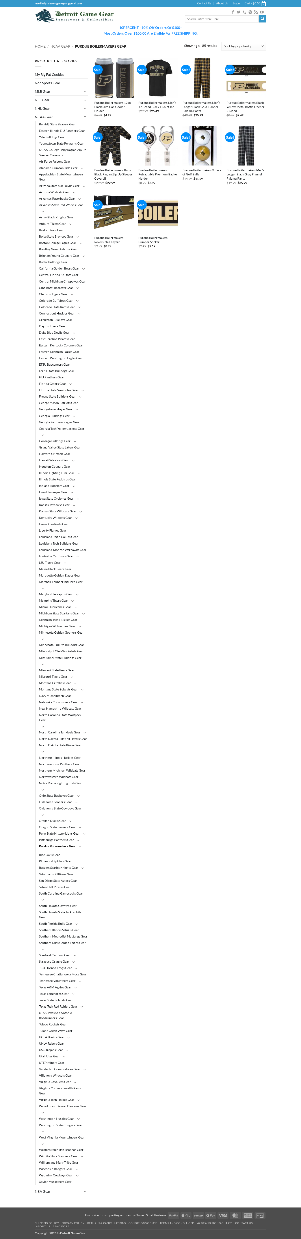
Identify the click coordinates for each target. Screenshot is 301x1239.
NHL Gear (42, 108)
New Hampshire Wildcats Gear (60, 708)
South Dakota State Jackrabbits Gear (60, 914)
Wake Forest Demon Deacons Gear (62, 1106)
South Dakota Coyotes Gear (58, 906)
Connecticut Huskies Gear (57, 313)
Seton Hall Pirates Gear (55, 887)
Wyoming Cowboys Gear (56, 1175)
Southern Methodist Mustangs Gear (63, 936)
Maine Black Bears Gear (55, 569)
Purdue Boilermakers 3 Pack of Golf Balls (201, 172)
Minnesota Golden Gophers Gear (61, 632)
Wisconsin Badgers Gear (55, 1169)
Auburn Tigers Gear (52, 223)
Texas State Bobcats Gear (56, 1000)
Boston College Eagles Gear (57, 243)
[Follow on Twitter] (238, 12)
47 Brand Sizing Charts (214, 1223)
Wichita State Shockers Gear (58, 1156)
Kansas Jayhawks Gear (54, 505)
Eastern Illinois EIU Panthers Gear (62, 130)
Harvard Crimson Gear (54, 454)
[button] (236, 3)
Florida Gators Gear (52, 383)
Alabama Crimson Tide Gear (58, 168)
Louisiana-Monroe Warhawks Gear (62, 550)
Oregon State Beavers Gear (57, 827)
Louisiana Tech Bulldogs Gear (59, 543)
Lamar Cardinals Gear (54, 524)
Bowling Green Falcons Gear (58, 249)
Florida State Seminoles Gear (58, 390)
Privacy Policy (73, 1223)
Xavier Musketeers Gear (55, 1181)
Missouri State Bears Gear (56, 670)
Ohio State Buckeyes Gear (56, 795)
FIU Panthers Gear (51, 377)
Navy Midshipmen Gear (55, 696)
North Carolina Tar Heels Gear (59, 732)
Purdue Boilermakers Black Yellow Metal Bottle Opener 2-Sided (245, 107)
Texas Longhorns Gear (54, 993)
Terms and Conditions (177, 1223)
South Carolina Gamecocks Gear (61, 893)
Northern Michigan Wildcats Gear (62, 770)
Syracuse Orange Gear (54, 961)
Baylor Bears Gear (51, 230)
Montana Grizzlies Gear (55, 683)
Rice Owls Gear (49, 855)
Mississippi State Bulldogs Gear (60, 658)
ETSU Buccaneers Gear (54, 364)
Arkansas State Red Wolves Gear (61, 205)
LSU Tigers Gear (50, 562)
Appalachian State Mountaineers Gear (61, 176)
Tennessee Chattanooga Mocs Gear (62, 974)
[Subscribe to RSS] (256, 12)
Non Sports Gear (47, 83)
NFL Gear (42, 100)
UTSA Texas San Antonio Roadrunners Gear (55, 1015)
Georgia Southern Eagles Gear (59, 422)
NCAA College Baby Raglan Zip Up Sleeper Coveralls (62, 152)
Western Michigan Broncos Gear (61, 1150)
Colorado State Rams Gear (57, 307)
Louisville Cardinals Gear (56, 556)
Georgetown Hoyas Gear (55, 409)
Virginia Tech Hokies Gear (56, 1099)
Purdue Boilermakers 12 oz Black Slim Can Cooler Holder (112, 107)
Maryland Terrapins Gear (56, 594)
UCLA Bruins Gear (51, 1037)
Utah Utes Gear (49, 1056)
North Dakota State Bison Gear (60, 745)
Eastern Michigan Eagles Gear (59, 351)
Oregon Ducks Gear (52, 820)
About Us (222, 3)
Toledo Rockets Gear (53, 1024)
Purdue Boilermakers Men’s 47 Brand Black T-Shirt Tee (157, 105)
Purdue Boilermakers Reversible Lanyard (108, 240)
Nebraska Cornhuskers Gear (58, 702)
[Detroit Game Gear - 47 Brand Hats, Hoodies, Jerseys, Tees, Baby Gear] (74, 16)
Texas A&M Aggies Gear (55, 987)
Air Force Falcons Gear (54, 161)
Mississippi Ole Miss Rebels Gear (61, 651)
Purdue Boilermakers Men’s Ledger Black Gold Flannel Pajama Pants (201, 107)
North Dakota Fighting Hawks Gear (63, 738)
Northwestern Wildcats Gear (58, 777)
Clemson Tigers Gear (53, 294)
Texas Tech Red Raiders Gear (58, 1006)
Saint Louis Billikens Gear (56, 874)
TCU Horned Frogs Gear (55, 968)
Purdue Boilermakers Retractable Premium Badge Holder (157, 174)
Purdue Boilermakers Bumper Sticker (152, 240)
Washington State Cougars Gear (60, 1125)
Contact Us (204, 3)
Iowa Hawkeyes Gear (53, 492)
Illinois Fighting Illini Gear (56, 473)
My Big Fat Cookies (49, 74)
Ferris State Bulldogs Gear (56, 371)
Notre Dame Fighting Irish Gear (60, 783)
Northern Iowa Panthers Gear (59, 764)
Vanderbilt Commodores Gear (59, 1069)
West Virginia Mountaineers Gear (62, 1137)
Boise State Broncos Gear (56, 236)
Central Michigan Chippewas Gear (62, 281)
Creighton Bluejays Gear (55, 320)
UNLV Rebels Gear (51, 1043)
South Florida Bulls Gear (55, 923)
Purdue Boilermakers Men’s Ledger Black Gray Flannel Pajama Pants (245, 174)
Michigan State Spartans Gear (59, 613)
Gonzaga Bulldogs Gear (55, 441)
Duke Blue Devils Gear (54, 332)
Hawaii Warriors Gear (54, 460)
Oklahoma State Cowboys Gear (60, 808)
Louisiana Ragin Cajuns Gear (58, 537)
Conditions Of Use (142, 1223)
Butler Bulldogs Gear (53, 262)
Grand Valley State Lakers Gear (60, 447)
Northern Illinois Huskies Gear (60, 757)
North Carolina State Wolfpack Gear (60, 717)
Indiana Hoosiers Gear (54, 485)
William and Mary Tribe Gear (58, 1162)
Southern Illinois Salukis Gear (59, 930)
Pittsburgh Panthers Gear (56, 840)
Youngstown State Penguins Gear (61, 143)
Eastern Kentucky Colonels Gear (61, 345)
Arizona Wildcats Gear (54, 192)
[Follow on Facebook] (233, 12)
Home (40, 46)
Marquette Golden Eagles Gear (60, 575)
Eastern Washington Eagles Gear (61, 358)
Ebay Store (61, 1226)
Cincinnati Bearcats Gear (56, 288)
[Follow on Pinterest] (250, 12)
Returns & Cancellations (106, 1223)
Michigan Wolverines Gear (57, 626)
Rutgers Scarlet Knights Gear (58, 867)
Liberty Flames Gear (52, 530)
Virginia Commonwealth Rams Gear (60, 1090)
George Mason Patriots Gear (58, 403)
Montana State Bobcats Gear (58, 689)
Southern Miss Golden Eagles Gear (62, 943)
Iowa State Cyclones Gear (56, 498)
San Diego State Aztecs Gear (58, 880)
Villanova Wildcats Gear (55, 1075)
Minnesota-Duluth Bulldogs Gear (61, 645)
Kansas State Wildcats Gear (57, 511)
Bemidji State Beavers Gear (57, 124)
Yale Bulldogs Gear (52, 137)
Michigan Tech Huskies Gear (58, 619)
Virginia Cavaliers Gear (55, 1082)
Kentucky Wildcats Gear (55, 517)
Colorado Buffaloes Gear (56, 300)
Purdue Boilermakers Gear (57, 846)
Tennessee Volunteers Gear (57, 980)
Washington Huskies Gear (56, 1118)
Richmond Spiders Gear (55, 861)
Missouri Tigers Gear (53, 676)
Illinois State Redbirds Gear (57, 479)
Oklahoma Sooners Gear (55, 802)
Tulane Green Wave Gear (55, 1030)
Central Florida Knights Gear (58, 275)
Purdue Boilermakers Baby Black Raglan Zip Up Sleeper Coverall (113, 174)
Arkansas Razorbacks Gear (57, 198)
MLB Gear (42, 91)
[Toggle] (85, 91)
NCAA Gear (60, 46)
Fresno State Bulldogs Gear (57, 396)
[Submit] (262, 19)
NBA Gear (42, 1191)
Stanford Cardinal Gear (55, 955)
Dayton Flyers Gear (52, 326)
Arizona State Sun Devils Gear (59, 186)
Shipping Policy (47, 1223)
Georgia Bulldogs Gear (54, 416)
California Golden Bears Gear (59, 268)
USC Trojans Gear (51, 1050)
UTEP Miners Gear (51, 1062)
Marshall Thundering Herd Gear (61, 582)
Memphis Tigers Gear (53, 600)
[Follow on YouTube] (262, 12)
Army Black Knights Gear (56, 217)
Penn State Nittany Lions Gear (59, 833)
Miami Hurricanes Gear (55, 607)
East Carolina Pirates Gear (57, 339)
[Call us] (244, 12)
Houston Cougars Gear (54, 466)
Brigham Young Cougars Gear (59, 255)
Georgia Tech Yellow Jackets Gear (61, 428)
